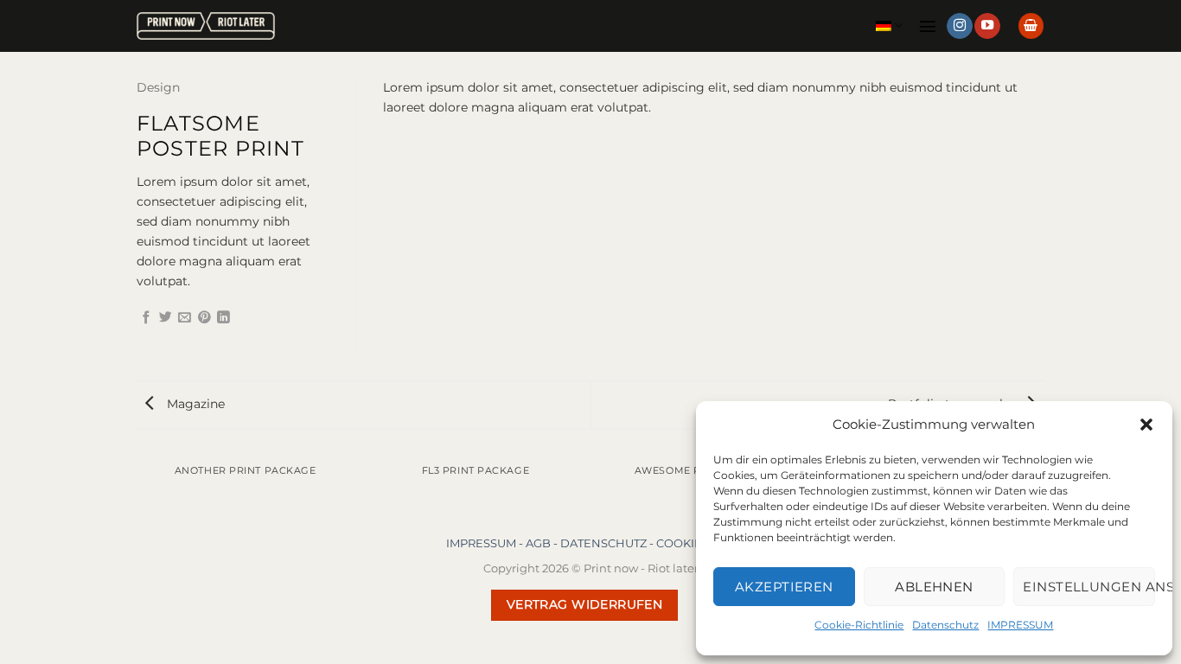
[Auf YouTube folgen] (987, 26)
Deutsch (889, 25)
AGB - (543, 543)
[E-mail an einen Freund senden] (184, 318)
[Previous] (140, 486)
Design (158, 87)
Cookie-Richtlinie (858, 624)
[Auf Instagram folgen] (960, 26)
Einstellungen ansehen (1089, 586)
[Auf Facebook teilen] (146, 318)
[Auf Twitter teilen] (165, 318)
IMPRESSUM (1020, 624)
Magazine (194, 404)
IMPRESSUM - (486, 543)
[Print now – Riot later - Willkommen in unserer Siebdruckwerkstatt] (206, 26)
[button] (1146, 424)
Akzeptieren (784, 586)
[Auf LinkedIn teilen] (223, 318)
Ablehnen (934, 586)
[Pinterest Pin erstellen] (204, 318)
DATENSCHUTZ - (608, 543)
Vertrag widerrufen (585, 604)
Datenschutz (945, 624)
